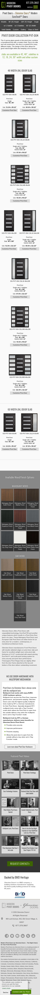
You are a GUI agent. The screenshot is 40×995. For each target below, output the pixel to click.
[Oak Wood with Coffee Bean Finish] (20, 586)
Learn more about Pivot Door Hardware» (20, 746)
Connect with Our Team (21, 992)
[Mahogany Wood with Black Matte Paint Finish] (33, 537)
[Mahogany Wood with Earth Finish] (7, 495)
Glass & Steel (33, 29)
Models (3, 22)
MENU (35, 7)
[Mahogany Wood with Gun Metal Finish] (33, 516)
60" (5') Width (31, 26)
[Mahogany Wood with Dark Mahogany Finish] (20, 516)
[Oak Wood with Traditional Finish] (20, 565)
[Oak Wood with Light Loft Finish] (7, 565)
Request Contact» (20, 863)
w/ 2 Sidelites (19, 26)
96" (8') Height (14, 22)
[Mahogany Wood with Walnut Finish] (20, 495)
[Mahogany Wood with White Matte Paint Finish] (20, 537)
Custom (16, 29)
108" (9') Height (26, 22)
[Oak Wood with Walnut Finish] (7, 586)
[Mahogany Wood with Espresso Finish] (7, 516)
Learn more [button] (6, 988)
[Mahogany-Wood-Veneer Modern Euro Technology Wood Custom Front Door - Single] (9, 83)
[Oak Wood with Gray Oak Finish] (20, 607)
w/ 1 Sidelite (8, 26)
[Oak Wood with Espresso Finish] (33, 586)
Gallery (23, 29)
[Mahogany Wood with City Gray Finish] (7, 537)
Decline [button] (5, 992)
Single (36, 22)
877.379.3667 (32, 3)
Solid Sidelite (6, 29)
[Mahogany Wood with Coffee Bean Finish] (33, 495)
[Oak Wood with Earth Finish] (33, 565)
